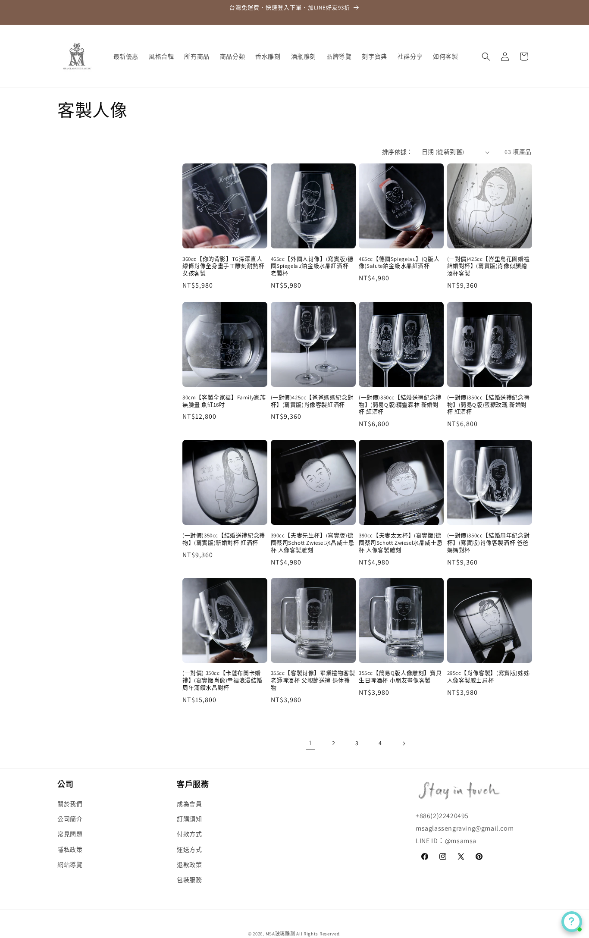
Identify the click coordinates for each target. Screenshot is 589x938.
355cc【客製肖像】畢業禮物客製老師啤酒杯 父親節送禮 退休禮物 (313, 680)
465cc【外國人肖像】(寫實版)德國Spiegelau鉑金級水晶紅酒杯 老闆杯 (312, 266)
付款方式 (189, 834)
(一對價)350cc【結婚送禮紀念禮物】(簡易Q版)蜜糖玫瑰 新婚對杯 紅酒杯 (488, 404)
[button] (485, 56)
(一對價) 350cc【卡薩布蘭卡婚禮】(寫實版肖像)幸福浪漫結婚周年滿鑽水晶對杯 (222, 680)
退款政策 (189, 865)
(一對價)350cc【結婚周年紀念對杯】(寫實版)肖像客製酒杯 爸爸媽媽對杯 (488, 542)
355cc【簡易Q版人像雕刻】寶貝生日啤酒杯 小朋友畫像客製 (400, 677)
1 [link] (310, 743)
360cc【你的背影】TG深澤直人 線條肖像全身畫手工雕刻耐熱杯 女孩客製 (223, 266)
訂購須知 (189, 819)
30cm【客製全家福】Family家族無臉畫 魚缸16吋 (224, 401)
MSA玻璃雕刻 (280, 934)
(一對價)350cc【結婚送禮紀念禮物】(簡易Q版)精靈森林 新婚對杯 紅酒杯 (400, 404)
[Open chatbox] (571, 921)
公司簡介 (69, 819)
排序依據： (397, 152)
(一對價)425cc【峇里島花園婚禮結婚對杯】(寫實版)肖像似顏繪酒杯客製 (488, 266)
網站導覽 (69, 865)
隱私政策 (69, 849)
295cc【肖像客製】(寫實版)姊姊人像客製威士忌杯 (488, 677)
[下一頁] (403, 743)
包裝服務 (189, 880)
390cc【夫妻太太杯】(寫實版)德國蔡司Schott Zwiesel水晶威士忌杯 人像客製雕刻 (400, 542)
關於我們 (69, 804)
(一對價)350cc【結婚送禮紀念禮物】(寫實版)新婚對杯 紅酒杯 (223, 539)
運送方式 (189, 849)
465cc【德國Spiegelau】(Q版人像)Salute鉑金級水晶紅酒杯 (399, 263)
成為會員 (189, 804)
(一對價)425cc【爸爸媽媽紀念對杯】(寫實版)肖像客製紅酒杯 (312, 401)
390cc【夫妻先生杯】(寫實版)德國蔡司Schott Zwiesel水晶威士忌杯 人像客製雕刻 (312, 542)
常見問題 (69, 834)
